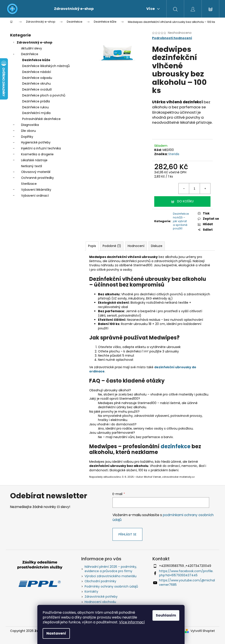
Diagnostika (30, 125)
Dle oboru (28, 131)
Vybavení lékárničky (36, 189)
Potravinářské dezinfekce (41, 119)
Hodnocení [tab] (136, 246)
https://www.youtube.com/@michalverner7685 (187, 582)
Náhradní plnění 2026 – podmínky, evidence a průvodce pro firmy (111, 568)
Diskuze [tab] (156, 246)
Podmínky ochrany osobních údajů (111, 586)
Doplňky (27, 136)
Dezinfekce (29, 54)
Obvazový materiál (35, 172)
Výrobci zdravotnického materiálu (110, 576)
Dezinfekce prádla (36, 101)
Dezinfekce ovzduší (37, 89)
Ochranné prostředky (37, 178)
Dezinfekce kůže (36, 60)
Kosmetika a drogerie (37, 154)
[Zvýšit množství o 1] (205, 188)
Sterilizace (29, 183)
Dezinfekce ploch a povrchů (43, 95)
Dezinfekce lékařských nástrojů (46, 66)
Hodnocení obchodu (100, 602)
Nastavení (56, 633)
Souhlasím (166, 615)
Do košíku (185, 201)
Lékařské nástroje (34, 160)
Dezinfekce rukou (35, 107)
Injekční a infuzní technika (41, 148)
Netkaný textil (31, 166)
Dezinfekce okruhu (36, 83)
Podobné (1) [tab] (112, 246)
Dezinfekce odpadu (37, 78)
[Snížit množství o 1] (184, 188)
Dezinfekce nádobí (36, 72)
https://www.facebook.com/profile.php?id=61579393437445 (186, 573)
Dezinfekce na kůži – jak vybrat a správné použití (181, 221)
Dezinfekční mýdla (36, 113)
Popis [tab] (92, 246)
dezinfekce (176, 446)
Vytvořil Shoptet (203, 631)
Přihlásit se (127, 534)
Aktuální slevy (31, 48)
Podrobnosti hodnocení (172, 38)
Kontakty (91, 591)
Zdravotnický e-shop (34, 42)
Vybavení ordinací (35, 195)
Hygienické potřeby (36, 142)
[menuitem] (74, 9)
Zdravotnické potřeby (101, 596)
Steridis (173, 154)
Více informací (132, 622)
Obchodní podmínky (100, 581)
